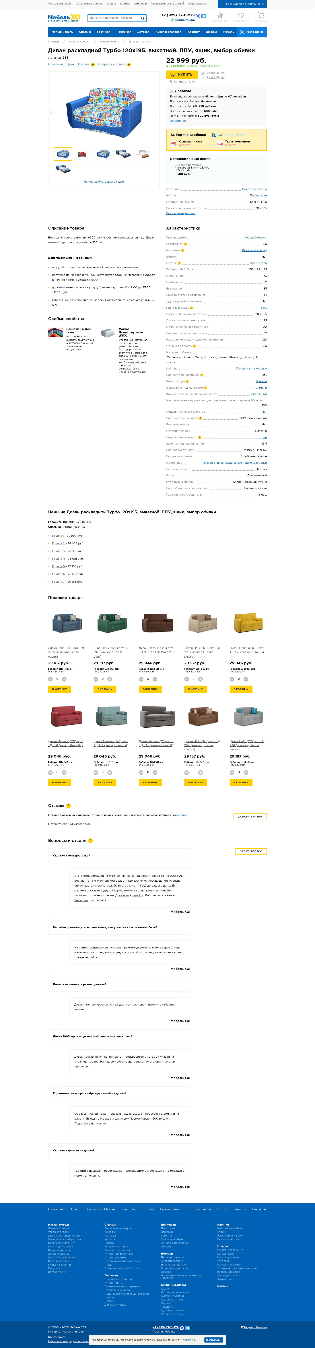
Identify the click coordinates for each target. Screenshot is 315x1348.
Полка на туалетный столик (122, 1268)
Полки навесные (228, 1239)
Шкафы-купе (225, 1254)
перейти (137, 895)
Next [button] (156, 112)
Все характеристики (180, 213)
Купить (185, 74)
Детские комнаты (172, 1257)
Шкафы (211, 32)
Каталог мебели (79, 42)
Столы (221, 1232)
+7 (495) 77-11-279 (166, 1327)
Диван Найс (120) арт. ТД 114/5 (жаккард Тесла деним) (66, 652)
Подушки (54, 1268)
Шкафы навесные (228, 1265)
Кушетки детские (59, 1250)
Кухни (165, 1289)
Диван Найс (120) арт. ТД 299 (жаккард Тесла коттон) (202, 745)
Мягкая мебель (62, 32)
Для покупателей (59, 4)
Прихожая (123, 32)
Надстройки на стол (230, 1236)
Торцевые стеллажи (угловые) (237, 1268)
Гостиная (103, 32)
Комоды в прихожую (174, 1243)
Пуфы (108, 1265)
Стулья (165, 1303)
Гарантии (128, 1209)
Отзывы (125, 4)
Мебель (228, 32)
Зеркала (166, 1236)
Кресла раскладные (61, 1243)
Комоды (109, 1232)
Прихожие (168, 1228)
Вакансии (259, 1209)
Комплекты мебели (229, 1228)
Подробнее (178, 121)
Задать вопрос (197, 4)
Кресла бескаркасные (62, 1258)
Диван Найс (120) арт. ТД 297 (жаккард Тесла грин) (111, 652)
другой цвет (115, 182)
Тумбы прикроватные (118, 1254)
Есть (263, 308)
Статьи (222, 1209)
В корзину (59, 689)
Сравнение (220, 21)
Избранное (241, 21)
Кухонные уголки (172, 1296)
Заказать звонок (183, 19)
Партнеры (239, 1209)
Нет (264, 412)
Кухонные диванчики (175, 1292)
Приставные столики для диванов (126, 1294)
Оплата (111, 4)
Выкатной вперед (254, 189)
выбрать (185, 145)
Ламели (261, 388)
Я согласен (213, 1340)
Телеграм (81, 900)
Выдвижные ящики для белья (246, 463)
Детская (143, 32)
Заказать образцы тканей (167, 4)
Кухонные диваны (60, 1261)
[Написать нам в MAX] (198, 16)
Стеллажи (223, 1261)
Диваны (109, 1301)
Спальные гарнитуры (118, 1228)
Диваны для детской (174, 1265)
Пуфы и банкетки (59, 1265)
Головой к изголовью (251, 368)
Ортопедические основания (122, 1261)
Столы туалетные (115, 1258)
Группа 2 (58, 543)
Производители (171, 1209)
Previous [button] (52, 112)
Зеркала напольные (117, 1250)
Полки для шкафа (229, 1276)
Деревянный (258, 394)
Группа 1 (58, 536)
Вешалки (167, 1232)
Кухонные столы (172, 1300)
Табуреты (167, 1307)
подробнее (179, 815)
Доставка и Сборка (89, 4)
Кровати (109, 1239)
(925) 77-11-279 (178, 15)
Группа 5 (58, 566)
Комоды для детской (174, 1268)
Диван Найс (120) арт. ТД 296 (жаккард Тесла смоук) (247, 745)
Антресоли (224, 1279)
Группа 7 (58, 582)
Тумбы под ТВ (113, 1283)
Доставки (122, 895)
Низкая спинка (213, 463)
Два (264, 437)
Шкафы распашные (230, 1250)
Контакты (140, 4)
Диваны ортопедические (64, 1236)
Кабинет (194, 32)
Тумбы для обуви (172, 1239)
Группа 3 (58, 551)
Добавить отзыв (250, 817)
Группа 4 (58, 559)
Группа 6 (58, 574)
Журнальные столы (117, 1290)
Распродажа (255, 32)
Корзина (261, 21)
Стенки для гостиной (118, 1279)
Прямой (261, 381)
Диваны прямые (139, 42)
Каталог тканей (230, 135)
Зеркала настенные (117, 1247)
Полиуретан (258, 195)
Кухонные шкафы (172, 1311)
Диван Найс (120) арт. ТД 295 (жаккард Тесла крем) (202, 652)
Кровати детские (172, 1261)
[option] (103, 111)
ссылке (101, 1123)
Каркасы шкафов (228, 1272)
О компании (56, 1209)
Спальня (85, 32)
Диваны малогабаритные (64, 1239)
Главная (53, 42)
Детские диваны (58, 1254)
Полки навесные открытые (122, 1287)
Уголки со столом (172, 1314)
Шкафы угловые (228, 1257)
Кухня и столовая (168, 32)
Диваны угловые (115, 1305)
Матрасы (110, 1236)
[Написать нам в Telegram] (203, 16)
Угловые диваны (59, 1232)
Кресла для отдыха (60, 1247)
